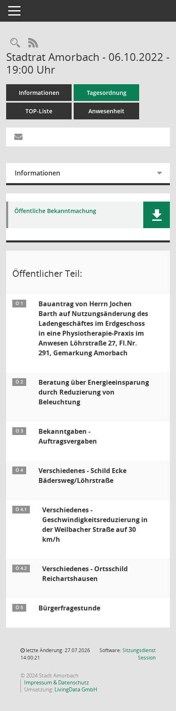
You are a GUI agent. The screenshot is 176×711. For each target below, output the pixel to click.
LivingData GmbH (75, 689)
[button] (156, 215)
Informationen (39, 92)
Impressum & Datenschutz (56, 682)
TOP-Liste (38, 111)
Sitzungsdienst (139, 654)
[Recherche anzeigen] (15, 43)
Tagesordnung (106, 92)
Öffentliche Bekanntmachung (55, 211)
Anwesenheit (106, 111)
